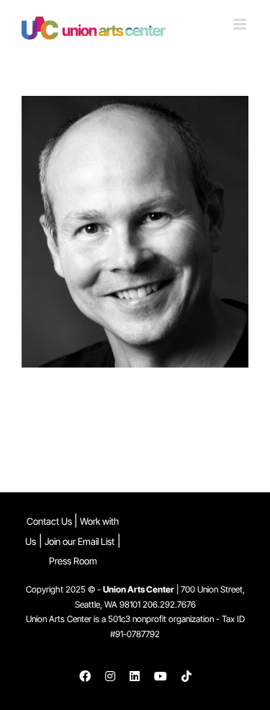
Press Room (73, 561)
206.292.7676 (169, 604)
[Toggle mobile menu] (240, 24)
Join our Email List (79, 541)
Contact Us (50, 521)
